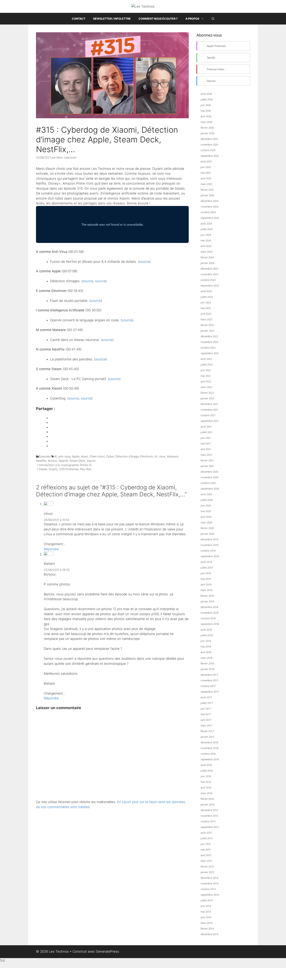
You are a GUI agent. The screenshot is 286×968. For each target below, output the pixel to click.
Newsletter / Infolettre (112, 18)
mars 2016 (206, 793)
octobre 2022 (208, 347)
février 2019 (207, 595)
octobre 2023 (208, 280)
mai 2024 (206, 240)
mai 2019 (206, 579)
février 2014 (207, 928)
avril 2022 (206, 381)
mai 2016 (206, 782)
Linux (162, 456)
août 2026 (206, 93)
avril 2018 (206, 652)
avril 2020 (206, 517)
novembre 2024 (209, 206)
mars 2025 (206, 184)
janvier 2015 (207, 872)
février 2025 (207, 189)
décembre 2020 (209, 471)
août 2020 (206, 494)
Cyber (110, 456)
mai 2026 (206, 110)
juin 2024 (206, 235)
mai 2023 (206, 308)
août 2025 (206, 161)
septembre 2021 (210, 421)
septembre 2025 (210, 156)
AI (55, 456)
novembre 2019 (209, 545)
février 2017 (207, 731)
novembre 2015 (209, 815)
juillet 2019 (207, 567)
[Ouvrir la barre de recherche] (213, 19)
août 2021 (206, 426)
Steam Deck (77, 460)
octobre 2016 (208, 753)
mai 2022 (206, 376)
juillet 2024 (207, 229)
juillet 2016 (207, 770)
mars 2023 (206, 319)
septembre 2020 (210, 488)
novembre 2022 (209, 342)
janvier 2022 (207, 398)
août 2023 (206, 291)
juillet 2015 (207, 838)
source (144, 262)
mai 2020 (206, 511)
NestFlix (41, 460)
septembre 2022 (210, 353)
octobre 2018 (208, 618)
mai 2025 (206, 172)
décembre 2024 (209, 201)
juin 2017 (206, 708)
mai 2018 (206, 646)
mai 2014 (206, 911)
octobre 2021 (208, 415)
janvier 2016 (207, 804)
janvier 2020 (207, 533)
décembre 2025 (209, 139)
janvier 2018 (207, 669)
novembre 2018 (209, 612)
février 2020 (207, 528)
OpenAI (63, 460)
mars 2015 (206, 861)
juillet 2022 (207, 364)
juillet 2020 (207, 500)
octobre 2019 (208, 550)
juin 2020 (206, 505)
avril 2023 (206, 313)
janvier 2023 (207, 330)
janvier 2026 (207, 133)
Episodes (45, 456)
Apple (75, 456)
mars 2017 (206, 725)
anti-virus (64, 456)
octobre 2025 (208, 150)
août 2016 (206, 765)
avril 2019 (206, 584)
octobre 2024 (208, 212)
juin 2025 (206, 167)
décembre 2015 (209, 810)
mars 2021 (206, 454)
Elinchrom (146, 456)
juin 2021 (206, 438)
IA (155, 456)
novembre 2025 (209, 144)
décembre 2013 (209, 934)
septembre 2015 (210, 827)
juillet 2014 (207, 900)
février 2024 (207, 257)
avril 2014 (206, 917)
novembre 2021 (209, 409)
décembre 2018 (209, 607)
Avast (84, 456)
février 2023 (207, 325)
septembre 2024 (210, 218)
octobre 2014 (208, 889)
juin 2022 (206, 370)
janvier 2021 (207, 466)
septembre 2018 (210, 624)
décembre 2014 (209, 878)
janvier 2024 (207, 263)
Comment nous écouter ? (158, 18)
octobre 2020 (208, 483)
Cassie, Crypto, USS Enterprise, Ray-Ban (65, 469)
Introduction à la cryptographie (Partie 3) (65, 465)
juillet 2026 (207, 99)
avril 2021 (206, 449)
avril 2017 (206, 720)
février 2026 (207, 127)
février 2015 (207, 866)
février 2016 (207, 799)
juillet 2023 (207, 297)
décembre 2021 (209, 404)
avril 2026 (206, 116)
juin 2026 (206, 105)
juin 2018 (206, 641)
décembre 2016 (209, 742)
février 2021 (207, 460)
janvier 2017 (207, 736)
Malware (172, 456)
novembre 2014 (209, 883)
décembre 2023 (209, 268)
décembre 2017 (209, 674)
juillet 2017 (207, 703)
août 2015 (206, 832)
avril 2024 (206, 246)
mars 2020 (206, 522)
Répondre (51, 549)
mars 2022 (206, 387)
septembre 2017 (210, 691)
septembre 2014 (210, 894)
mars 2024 (206, 251)
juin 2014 (206, 906)
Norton (52, 460)
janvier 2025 (207, 195)
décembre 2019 (209, 539)
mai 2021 (206, 443)
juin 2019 (206, 573)
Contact (78, 18)
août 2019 (206, 562)
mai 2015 (206, 849)
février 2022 (207, 392)
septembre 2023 (210, 285)
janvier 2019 (207, 601)
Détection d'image (127, 456)
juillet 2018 (207, 635)
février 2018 (207, 663)
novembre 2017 (209, 680)
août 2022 (206, 359)
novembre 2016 (209, 748)
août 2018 (206, 629)
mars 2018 (206, 658)
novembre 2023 (209, 274)
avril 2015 (206, 855)
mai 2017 (206, 714)
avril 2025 (206, 178)
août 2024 (206, 223)
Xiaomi (91, 460)
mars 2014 (206, 923)
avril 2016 (206, 787)
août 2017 (206, 697)
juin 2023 (206, 302)
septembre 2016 (210, 759)
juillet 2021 (207, 432)
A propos (192, 18)
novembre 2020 (209, 477)
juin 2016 (206, 776)
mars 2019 (206, 590)
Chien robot (97, 456)
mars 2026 (206, 122)
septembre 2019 (210, 556)
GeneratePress (107, 951)
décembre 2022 (209, 336)
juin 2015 (206, 844)
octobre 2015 (208, 821)
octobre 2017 (208, 686)
